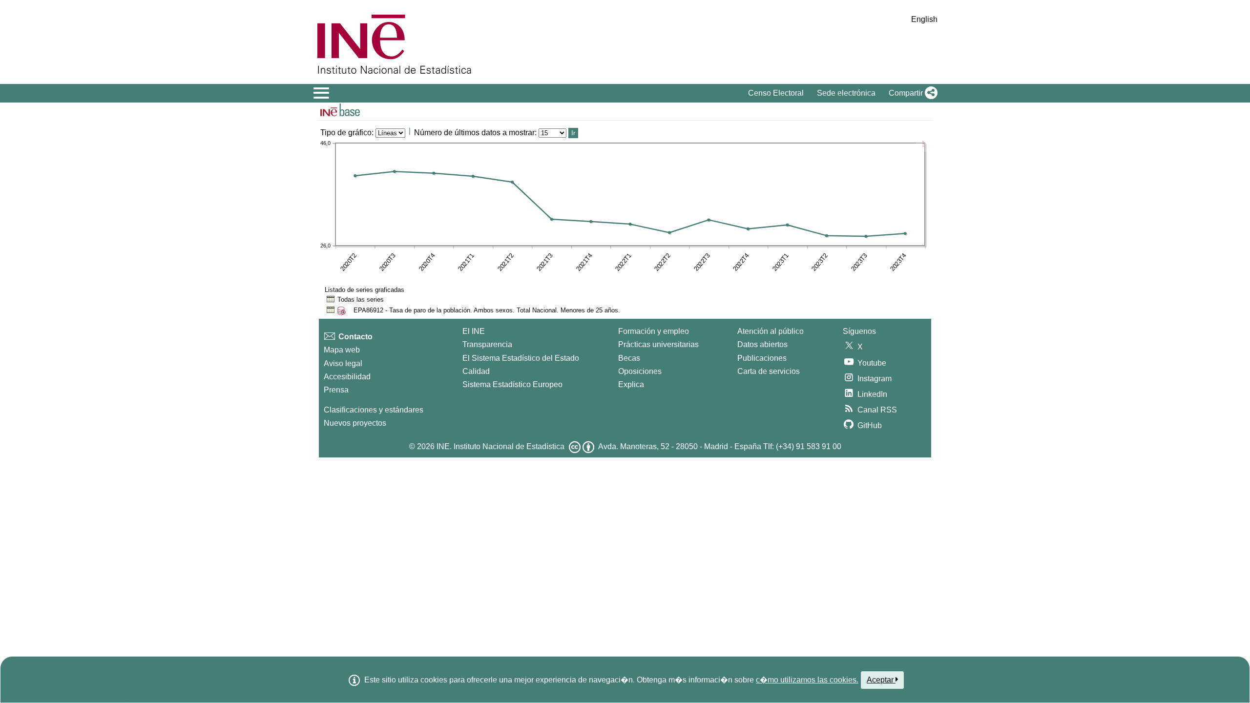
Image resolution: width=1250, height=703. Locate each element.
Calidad (476, 371)
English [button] (924, 19)
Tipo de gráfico (346, 132)
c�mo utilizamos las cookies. (807, 680)
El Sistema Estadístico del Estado (520, 358)
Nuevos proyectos (355, 423)
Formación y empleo (653, 331)
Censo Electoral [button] (776, 93)
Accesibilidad (347, 376)
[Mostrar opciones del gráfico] (923, 145)
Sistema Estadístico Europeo (512, 384)
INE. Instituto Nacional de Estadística (500, 446)
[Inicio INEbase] (340, 111)
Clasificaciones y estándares (373, 410)
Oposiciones (640, 371)
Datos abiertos (762, 344)
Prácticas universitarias (658, 344)
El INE (473, 331)
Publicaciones (762, 358)
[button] (911, 93)
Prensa (336, 390)
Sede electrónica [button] (846, 93)
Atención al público (770, 331)
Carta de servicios (768, 371)
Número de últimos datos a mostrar (474, 132)
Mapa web (342, 350)
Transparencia (487, 344)
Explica (631, 384)
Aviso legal (343, 363)
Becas (629, 358)
